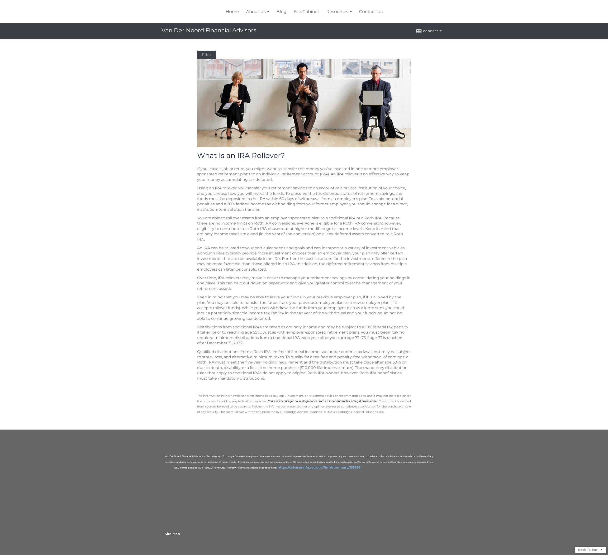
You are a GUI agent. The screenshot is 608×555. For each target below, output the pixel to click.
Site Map (172, 534)
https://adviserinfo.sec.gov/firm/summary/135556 (319, 467)
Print (206, 55)
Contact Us (371, 11)
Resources (337, 11)
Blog (281, 11)
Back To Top (588, 549)
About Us (256, 11)
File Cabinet (306, 11)
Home (232, 11)
